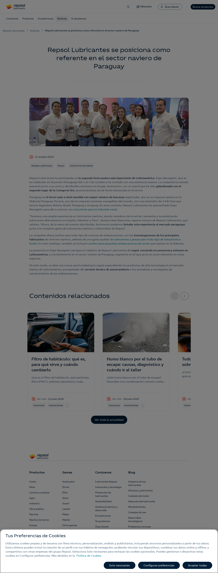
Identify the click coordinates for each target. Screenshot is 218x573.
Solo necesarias (119, 565)
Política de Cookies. (89, 555)
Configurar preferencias (159, 565)
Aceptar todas (197, 565)
